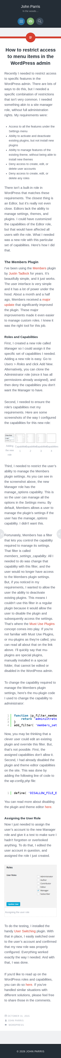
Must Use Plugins (42, 624)
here (48, 807)
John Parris (30, 6)
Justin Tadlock (19, 273)
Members (39, 268)
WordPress (16, 1025)
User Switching (25, 931)
